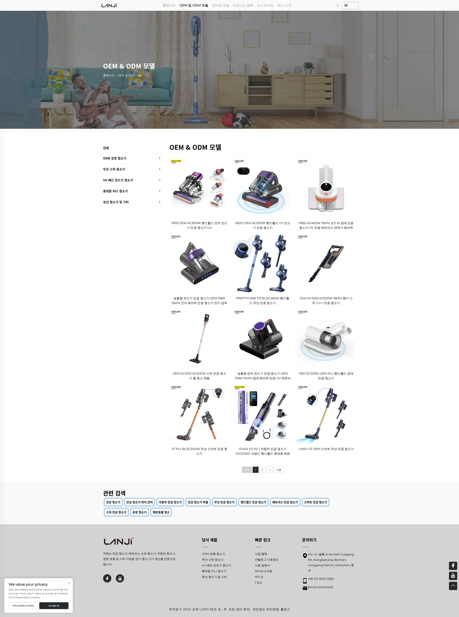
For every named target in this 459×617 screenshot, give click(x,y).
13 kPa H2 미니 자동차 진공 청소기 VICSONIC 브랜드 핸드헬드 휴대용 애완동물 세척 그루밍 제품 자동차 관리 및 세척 (262, 451)
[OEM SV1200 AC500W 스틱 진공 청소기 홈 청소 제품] (199, 338)
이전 (246, 469)
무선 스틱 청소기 (114, 169)
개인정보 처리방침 (265, 609)
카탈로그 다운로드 (267, 559)
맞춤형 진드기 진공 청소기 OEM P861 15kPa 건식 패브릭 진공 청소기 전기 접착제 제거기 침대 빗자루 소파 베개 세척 (199, 300)
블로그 (285, 609)
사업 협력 (261, 554)
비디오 (259, 577)
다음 (278, 469)
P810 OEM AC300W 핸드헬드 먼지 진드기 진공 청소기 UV (199, 225)
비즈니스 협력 (243, 5)
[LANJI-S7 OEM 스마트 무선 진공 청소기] (326, 414)
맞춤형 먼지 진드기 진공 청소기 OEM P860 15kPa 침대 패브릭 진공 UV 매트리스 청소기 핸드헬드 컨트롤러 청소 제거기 (263, 376)
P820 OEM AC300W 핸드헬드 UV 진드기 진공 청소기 (262, 225)
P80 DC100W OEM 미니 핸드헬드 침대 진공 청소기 (326, 376)
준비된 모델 (220, 5)
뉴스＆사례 (265, 5)
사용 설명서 (262, 565)
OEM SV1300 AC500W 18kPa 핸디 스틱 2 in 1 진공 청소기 (326, 300)
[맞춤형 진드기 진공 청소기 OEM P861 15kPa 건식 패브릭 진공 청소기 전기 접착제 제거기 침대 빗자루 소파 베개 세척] (199, 263)
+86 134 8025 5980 (321, 579)
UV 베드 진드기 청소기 (118, 180)
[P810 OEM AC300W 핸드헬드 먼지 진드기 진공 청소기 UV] (199, 188)
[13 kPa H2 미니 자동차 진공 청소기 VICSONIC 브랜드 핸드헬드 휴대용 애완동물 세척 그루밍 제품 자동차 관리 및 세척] (262, 414)
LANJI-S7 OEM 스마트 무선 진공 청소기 (326, 449)
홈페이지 (169, 5)
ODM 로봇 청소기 (114, 158)
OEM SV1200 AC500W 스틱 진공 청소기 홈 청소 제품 (199, 376)
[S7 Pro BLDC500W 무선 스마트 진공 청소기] (199, 414)
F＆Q (258, 582)
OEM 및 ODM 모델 (193, 5)
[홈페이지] (109, 5)
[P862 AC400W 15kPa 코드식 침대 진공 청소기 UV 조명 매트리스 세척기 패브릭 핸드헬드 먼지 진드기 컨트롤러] (326, 188)
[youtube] (120, 578)
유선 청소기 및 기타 (116, 202)
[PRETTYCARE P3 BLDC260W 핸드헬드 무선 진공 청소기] (262, 263)
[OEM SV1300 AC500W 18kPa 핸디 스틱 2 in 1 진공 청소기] (326, 263)
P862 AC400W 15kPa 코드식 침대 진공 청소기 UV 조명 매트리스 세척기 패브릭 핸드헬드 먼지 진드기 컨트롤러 (326, 225)
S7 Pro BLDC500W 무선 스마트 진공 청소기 (199, 451)
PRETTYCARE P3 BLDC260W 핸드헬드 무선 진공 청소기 (262, 300)
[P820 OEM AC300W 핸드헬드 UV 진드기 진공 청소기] (262, 188)
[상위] (453, 586)
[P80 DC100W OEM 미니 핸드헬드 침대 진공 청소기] (326, 338)
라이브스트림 (263, 571)
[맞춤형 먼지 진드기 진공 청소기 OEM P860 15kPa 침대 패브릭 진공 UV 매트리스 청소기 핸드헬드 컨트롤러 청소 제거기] (262, 338)
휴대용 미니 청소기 (115, 191)
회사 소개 (284, 5)
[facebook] (107, 578)
